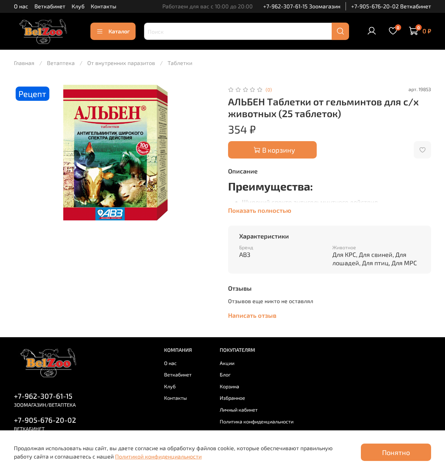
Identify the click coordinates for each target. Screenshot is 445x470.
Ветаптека (61, 62)
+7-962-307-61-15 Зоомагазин (301, 6)
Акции (227, 363)
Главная (24, 62)
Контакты (103, 6)
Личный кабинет (239, 410)
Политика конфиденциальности (256, 421)
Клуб (78, 6)
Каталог (119, 31)
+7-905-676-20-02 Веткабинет (391, 6)
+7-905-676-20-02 (45, 419)
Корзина (229, 386)
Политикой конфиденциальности (158, 456)
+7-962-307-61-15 (43, 395)
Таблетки (180, 62)
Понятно (396, 452)
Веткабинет (49, 6)
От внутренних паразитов (121, 62)
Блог (225, 375)
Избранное (232, 398)
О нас (21, 6)
